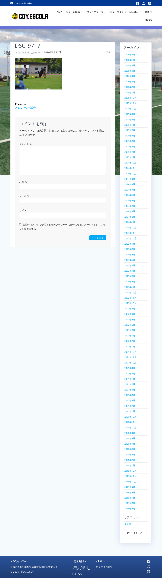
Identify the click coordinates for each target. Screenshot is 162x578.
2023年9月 (129, 243)
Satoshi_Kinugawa (27, 52)
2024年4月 (129, 205)
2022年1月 (129, 346)
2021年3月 (129, 400)
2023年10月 (130, 238)
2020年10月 (130, 427)
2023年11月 (130, 232)
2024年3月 (129, 211)
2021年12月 (130, 351)
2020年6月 (129, 449)
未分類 (127, 524)
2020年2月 (129, 459)
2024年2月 (129, 216)
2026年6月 (129, 65)
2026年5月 (129, 70)
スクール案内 (73, 12)
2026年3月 (129, 81)
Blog (148, 19)
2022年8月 (129, 313)
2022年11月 (130, 297)
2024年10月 (130, 173)
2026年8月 (129, 54)
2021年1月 (129, 411)
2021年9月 (129, 367)
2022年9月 (129, 308)
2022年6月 (129, 324)
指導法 (148, 12)
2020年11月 (130, 422)
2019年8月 (129, 492)
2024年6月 (129, 195)
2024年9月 (129, 178)
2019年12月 (130, 470)
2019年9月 (129, 486)
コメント (25, 143)
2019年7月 (129, 497)
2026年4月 (129, 76)
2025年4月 (129, 140)
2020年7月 (129, 443)
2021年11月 (130, 357)
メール (24, 196)
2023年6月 (129, 259)
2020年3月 (129, 454)
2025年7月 (129, 124)
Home (58, 12)
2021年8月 (129, 373)
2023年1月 (129, 287)
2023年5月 (129, 265)
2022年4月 (129, 335)
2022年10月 (130, 303)
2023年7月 (129, 254)
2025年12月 (130, 97)
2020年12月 (130, 416)
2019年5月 (129, 508)
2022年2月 (129, 340)
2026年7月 (129, 59)
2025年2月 (129, 151)
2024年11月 (130, 167)
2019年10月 (130, 481)
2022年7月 (129, 319)
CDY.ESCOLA (133, 533)
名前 (23, 181)
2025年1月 (129, 157)
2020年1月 (129, 465)
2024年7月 (129, 189)
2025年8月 (129, 119)
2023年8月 (129, 249)
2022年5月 (129, 330)
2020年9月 (129, 432)
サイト (22, 210)
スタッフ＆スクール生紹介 (124, 12)
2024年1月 (129, 222)
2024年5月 (129, 200)
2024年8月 (129, 184)
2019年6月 (129, 503)
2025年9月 (129, 114)
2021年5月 (129, 389)
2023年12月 (130, 227)
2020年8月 (129, 438)
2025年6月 (129, 130)
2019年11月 (130, 476)
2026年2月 (129, 87)
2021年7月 (129, 378)
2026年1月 (129, 92)
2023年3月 (129, 276)
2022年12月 (130, 292)
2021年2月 (129, 405)
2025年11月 (130, 103)
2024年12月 (130, 162)
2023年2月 (129, 281)
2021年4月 (129, 395)
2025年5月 (129, 135)
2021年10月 (130, 362)
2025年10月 (130, 108)
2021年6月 (129, 384)
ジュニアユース (95, 12)
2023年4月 (129, 270)
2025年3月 (129, 146)
